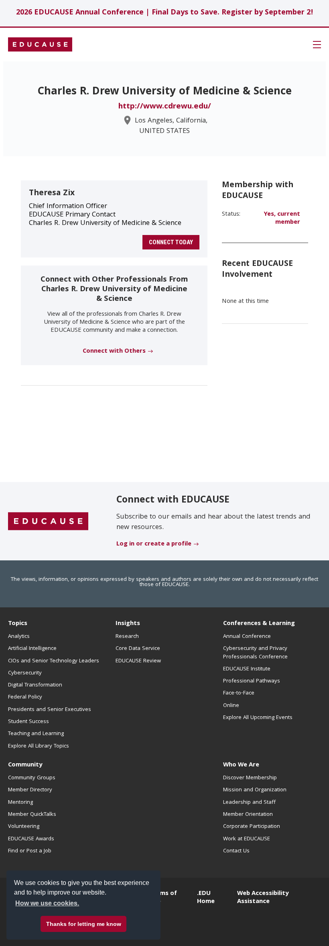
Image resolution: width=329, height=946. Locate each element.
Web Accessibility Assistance (262, 898)
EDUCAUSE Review (138, 661)
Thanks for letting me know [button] (83, 924)
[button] (317, 44)
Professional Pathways (251, 681)
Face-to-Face (238, 693)
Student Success (28, 721)
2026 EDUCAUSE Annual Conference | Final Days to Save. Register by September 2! (164, 13)
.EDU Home (206, 898)
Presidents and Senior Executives (49, 709)
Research (127, 636)
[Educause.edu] (48, 522)
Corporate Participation (251, 826)
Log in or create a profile (153, 544)
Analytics (19, 636)
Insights (128, 624)
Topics (17, 624)
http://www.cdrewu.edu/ (164, 106)
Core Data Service (138, 648)
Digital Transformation (35, 685)
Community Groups (31, 778)
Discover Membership (250, 778)
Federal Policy (25, 697)
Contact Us (236, 851)
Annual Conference (247, 636)
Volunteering (23, 826)
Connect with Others (114, 351)
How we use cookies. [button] (47, 903)
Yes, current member (282, 218)
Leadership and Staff (249, 802)
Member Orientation (248, 814)
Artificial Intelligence (32, 648)
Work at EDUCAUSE (246, 839)
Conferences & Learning (259, 624)
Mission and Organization (254, 790)
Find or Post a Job (29, 851)
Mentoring (20, 802)
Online (231, 705)
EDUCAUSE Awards (31, 839)
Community (25, 765)
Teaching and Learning (36, 733)
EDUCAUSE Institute (246, 669)
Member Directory (30, 790)
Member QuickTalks (32, 814)
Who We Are (241, 765)
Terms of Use (163, 898)
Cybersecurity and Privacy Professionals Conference (255, 652)
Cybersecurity (25, 673)
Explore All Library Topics (38, 746)
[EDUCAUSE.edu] (40, 44)
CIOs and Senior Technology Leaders (53, 661)
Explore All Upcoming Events (257, 717)
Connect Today (171, 242)
